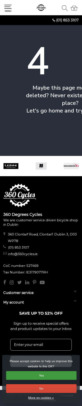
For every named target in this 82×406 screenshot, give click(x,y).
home (56, 110)
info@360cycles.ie (23, 254)
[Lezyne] (10, 166)
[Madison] (71, 166)
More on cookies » (41, 397)
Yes (41, 375)
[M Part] (41, 166)
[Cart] (74, 10)
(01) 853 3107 (67, 20)
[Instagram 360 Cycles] (13, 283)
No (41, 388)
